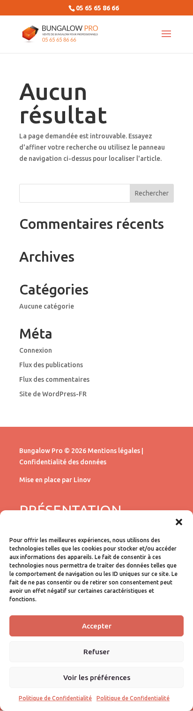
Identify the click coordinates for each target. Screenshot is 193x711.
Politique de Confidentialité (55, 698)
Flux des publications (51, 365)
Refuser (96, 652)
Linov (82, 480)
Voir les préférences (96, 677)
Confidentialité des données (62, 462)
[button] (179, 522)
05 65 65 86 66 (97, 8)
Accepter (96, 626)
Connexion (35, 350)
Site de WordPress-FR (53, 394)
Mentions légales (114, 450)
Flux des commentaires (54, 379)
